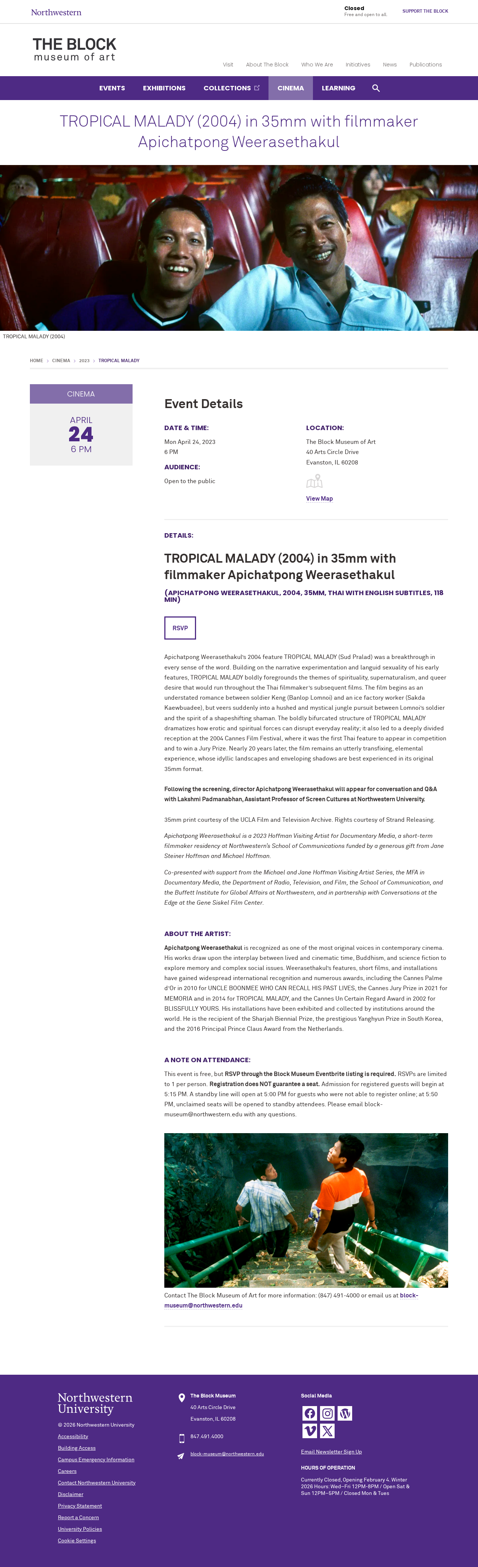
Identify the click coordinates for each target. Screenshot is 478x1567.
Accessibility (73, 1436)
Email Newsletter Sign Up (331, 1452)
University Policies (80, 1529)
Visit (228, 64)
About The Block (267, 64)
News (390, 64)
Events (112, 88)
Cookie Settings (77, 1540)
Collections (227, 88)
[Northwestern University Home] (56, 12)
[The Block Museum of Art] (75, 43)
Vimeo (309, 1431)
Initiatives (358, 64)
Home (36, 361)
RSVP (180, 628)
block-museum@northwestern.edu (227, 1454)
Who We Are (317, 64)
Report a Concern (78, 1517)
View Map (319, 499)
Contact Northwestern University (97, 1483)
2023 (84, 361)
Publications (426, 64)
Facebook (309, 1413)
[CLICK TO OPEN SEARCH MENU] (376, 88)
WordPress (345, 1413)
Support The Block (425, 11)
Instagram (327, 1413)
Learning (339, 88)
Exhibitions (164, 88)
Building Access (77, 1448)
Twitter (327, 1431)
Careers (67, 1471)
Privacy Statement (80, 1506)
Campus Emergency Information (96, 1459)
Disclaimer (70, 1494)
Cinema (290, 88)
